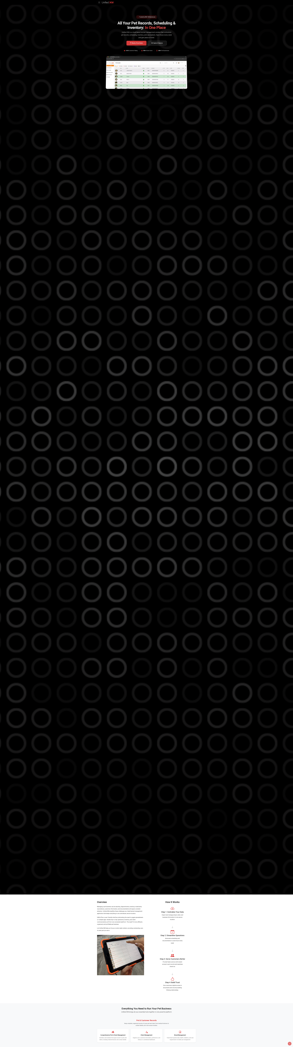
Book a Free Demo (137, 43)
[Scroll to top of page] (289, 1043)
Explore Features (158, 43)
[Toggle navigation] (99, 2)
